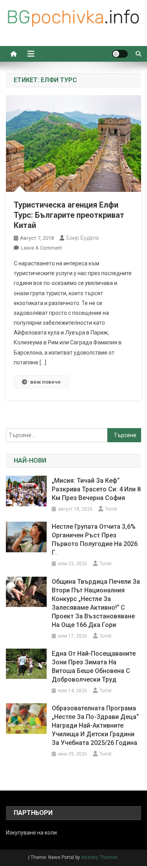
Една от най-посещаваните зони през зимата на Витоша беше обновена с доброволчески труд (94, 666)
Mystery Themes (99, 857)
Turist (111, 509)
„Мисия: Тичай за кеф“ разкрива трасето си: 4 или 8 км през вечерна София (96, 489)
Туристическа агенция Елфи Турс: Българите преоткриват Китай (69, 215)
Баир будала (82, 238)
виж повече (45, 382)
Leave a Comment (41, 248)
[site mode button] (120, 54)
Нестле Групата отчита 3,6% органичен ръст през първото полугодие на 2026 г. (95, 539)
